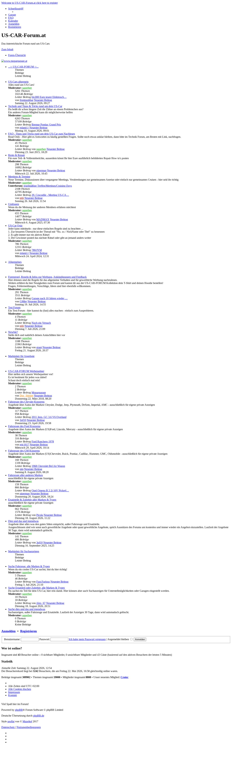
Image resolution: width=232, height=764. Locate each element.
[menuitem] (12, 14)
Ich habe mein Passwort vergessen (87, 639)
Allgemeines (15, 262)
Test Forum (14, 307)
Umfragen (13, 204)
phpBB (19, 709)
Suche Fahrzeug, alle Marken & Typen (29, 566)
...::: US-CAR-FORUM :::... (23, 66)
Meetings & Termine (19, 176)
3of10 (23, 420)
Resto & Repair (16, 155)
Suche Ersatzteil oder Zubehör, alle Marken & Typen (36, 587)
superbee (27, 87)
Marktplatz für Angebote (21, 356)
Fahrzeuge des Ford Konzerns (24, 426)
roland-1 (24, 127)
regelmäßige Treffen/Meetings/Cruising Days (48, 185)
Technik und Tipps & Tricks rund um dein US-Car (35, 106)
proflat (10, 721)
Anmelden (8, 631)
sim (21, 469)
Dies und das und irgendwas (23, 521)
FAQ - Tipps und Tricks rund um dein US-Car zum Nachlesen (41, 133)
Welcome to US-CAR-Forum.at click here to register (29, 2)
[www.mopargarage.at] (14, 61)
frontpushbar (26, 100)
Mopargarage (39, 392)
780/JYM (37, 250)
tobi (22, 198)
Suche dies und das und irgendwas (26, 609)
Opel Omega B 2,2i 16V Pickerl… (50, 490)
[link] (119, 92)
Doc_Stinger (26, 395)
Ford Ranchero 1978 (43, 441)
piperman (41, 170)
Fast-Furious (43, 581)
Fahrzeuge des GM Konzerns (24, 450)
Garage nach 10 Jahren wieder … (50, 298)
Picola (39, 515)
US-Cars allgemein (18, 81)
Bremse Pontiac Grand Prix (46, 124)
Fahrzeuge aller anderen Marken (25, 475)
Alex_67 (41, 603)
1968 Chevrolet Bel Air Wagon (48, 466)
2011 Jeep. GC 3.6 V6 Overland (49, 417)
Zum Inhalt (7, 49)
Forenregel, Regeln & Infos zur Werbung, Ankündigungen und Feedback (47, 276)
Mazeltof (27, 721)
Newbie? (13, 332)
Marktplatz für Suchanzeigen (23, 551)
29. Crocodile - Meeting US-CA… (50, 195)
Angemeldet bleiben (118, 639)
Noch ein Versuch (41, 322)
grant (39, 347)
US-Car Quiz (15, 225)
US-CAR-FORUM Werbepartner (26, 371)
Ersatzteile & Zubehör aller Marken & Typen (32, 499)
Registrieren (28, 631)
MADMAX (42, 219)
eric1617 (24, 444)
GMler (23, 301)
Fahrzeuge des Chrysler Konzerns (26, 401)
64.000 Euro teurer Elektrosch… (49, 97)
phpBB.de (38, 715)
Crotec (124, 677)
